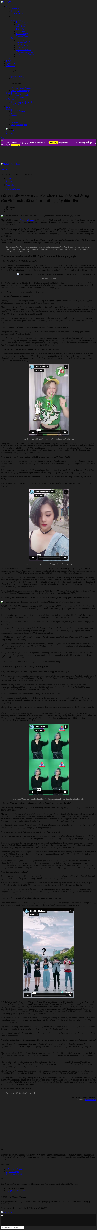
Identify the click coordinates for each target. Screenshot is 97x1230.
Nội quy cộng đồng (14, 1174)
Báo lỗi (9, 181)
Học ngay (53, 143)
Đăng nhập (10, 131)
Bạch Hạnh (4, 169)
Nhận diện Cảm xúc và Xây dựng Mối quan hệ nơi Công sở (29, 142)
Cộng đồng (10, 187)
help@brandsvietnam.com (16, 1190)
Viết (2, 138)
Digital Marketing (13, 190)
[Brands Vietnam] (8, 2)
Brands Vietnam (90, 1100)
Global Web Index (27, 220)
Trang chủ (10, 185)
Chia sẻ (9, 178)
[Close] (2, 140)
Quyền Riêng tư (12, 1172)
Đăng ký (9, 133)
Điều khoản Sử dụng (14, 1169)
